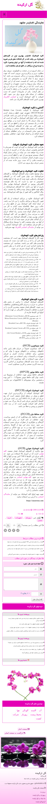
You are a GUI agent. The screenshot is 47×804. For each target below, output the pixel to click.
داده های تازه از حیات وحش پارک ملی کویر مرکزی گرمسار (28, 646)
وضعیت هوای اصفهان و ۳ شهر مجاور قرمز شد (31, 624)
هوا (18, 710)
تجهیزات (18, 518)
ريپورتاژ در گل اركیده (39, 795)
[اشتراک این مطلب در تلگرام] (18, 530)
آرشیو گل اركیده (40, 801)
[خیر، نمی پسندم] (8, 525)
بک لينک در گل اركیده (39, 798)
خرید (9, 518)
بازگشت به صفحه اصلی (14, 733)
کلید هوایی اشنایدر (24, 477)
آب (40, 710)
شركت (16, 714)
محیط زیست (35, 714)
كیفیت (38, 718)
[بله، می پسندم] (19, 525)
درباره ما (42, 792)
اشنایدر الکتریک (10, 97)
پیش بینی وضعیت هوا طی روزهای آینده (32, 652)
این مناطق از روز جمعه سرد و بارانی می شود (31, 649)
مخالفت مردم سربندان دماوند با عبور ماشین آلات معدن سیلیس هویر (25, 545)
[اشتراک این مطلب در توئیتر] (9, 530)
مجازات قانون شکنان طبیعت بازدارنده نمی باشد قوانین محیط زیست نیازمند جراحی (25, 619)
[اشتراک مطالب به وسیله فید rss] (5, 530)
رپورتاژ (28, 518)
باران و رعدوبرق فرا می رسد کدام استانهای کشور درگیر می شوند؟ (25, 642)
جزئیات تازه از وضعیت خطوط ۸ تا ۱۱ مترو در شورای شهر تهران (26, 627)
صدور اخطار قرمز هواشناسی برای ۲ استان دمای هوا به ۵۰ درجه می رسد (25, 549)
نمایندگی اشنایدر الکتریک (24, 227)
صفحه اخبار (23, 729)
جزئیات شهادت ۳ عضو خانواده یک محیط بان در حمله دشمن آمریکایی (25, 554)
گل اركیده (25, 4)
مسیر (40, 520)
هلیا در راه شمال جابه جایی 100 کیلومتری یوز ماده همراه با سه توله (25, 542)
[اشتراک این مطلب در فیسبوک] (14, 530)
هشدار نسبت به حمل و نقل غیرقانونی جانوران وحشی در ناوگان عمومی (25, 631)
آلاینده (33, 710)
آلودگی (25, 710)
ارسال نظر (36, 599)
